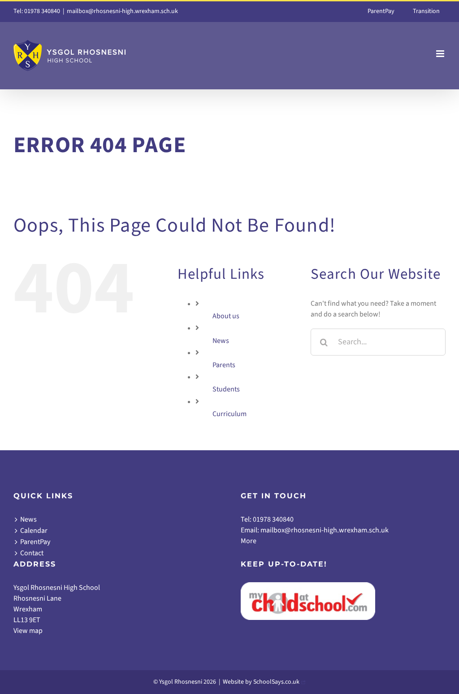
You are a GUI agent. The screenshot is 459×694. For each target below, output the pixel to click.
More (248, 541)
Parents (223, 365)
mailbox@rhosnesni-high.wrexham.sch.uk (122, 11)
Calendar (34, 531)
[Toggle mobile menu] (441, 53)
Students (226, 389)
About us (225, 316)
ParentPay (35, 542)
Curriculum (229, 414)
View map (28, 631)
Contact (31, 553)
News (220, 341)
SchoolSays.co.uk (276, 681)
